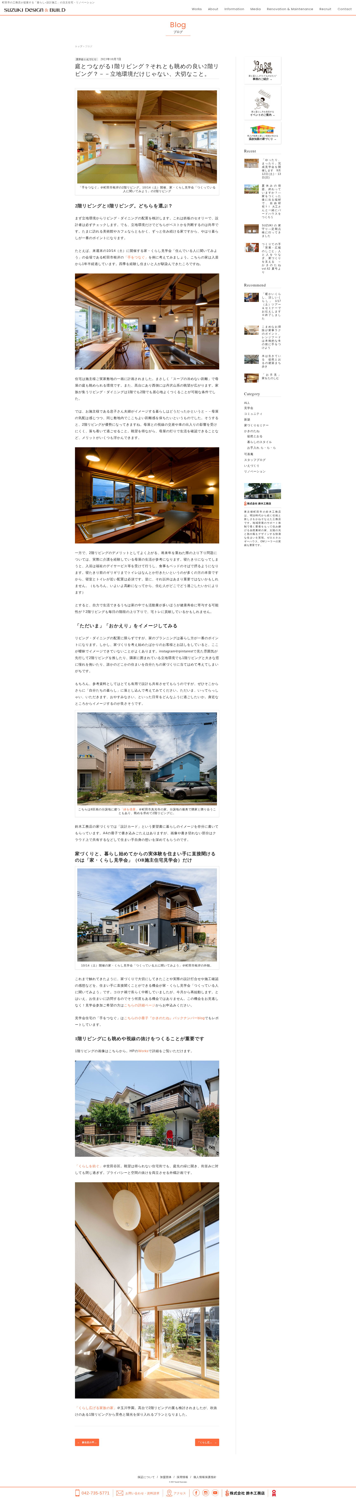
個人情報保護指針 (205, 1477)
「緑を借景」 (129, 809)
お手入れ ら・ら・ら (261, 447)
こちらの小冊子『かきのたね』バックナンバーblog (164, 1018)
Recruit (325, 9)
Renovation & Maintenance (290, 9)
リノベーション (255, 471)
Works (197, 9)
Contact (345, 9)
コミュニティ (253, 413)
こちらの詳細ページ (140, 1005)
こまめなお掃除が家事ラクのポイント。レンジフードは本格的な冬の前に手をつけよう (271, 337)
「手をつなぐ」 (136, 257)
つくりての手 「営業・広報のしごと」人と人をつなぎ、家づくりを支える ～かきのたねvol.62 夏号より (273, 258)
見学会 (248, 408)
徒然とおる (255, 436)
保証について (146, 1477)
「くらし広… (207, 1442)
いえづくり (252, 465)
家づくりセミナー (256, 425)
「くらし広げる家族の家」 (96, 1408)
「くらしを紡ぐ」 (89, 1166)
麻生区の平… (87, 1442)
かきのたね (252, 431)
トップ (78, 46)
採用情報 (182, 1477)
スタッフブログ (255, 460)
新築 (247, 419)
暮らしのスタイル (259, 442)
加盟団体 (166, 1477)
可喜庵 (248, 454)
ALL (247, 402)
